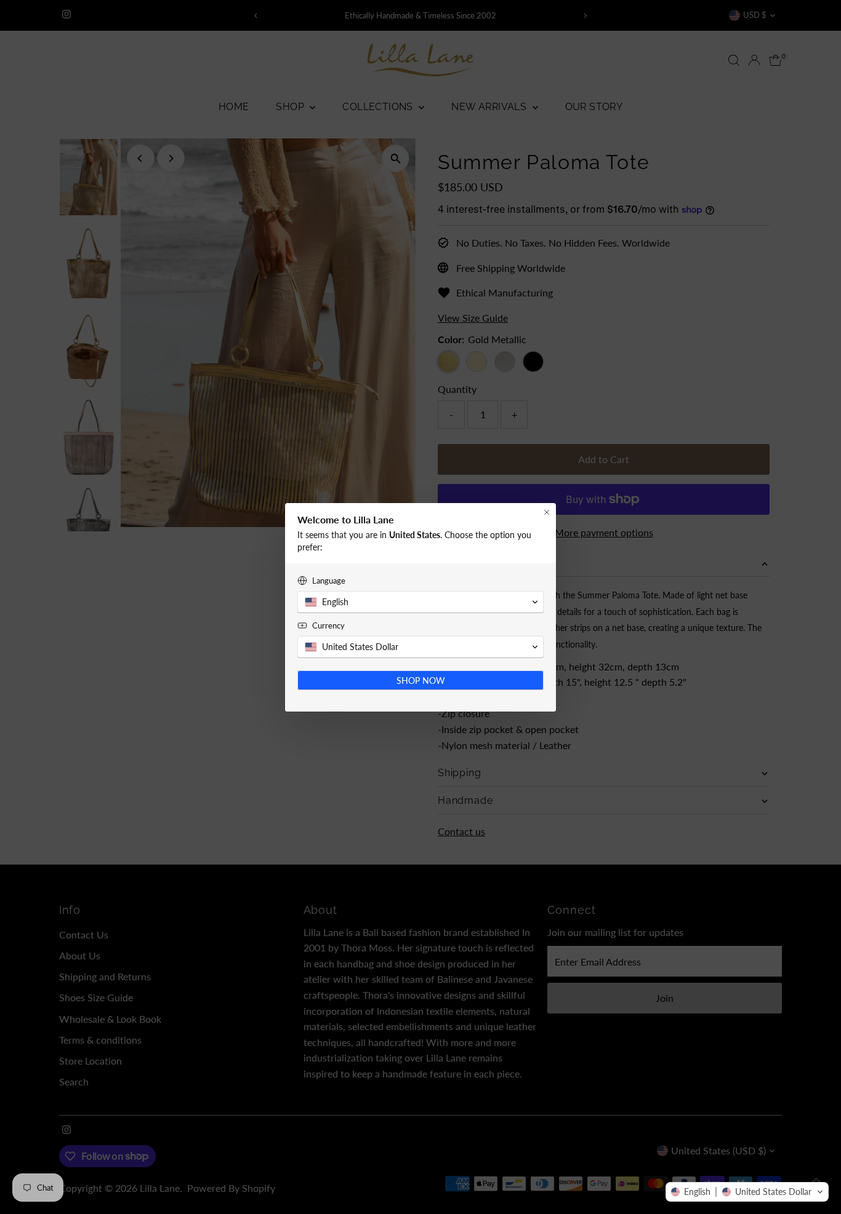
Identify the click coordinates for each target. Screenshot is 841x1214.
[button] (747, 1192)
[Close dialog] (546, 512)
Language (328, 580)
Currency (328, 625)
